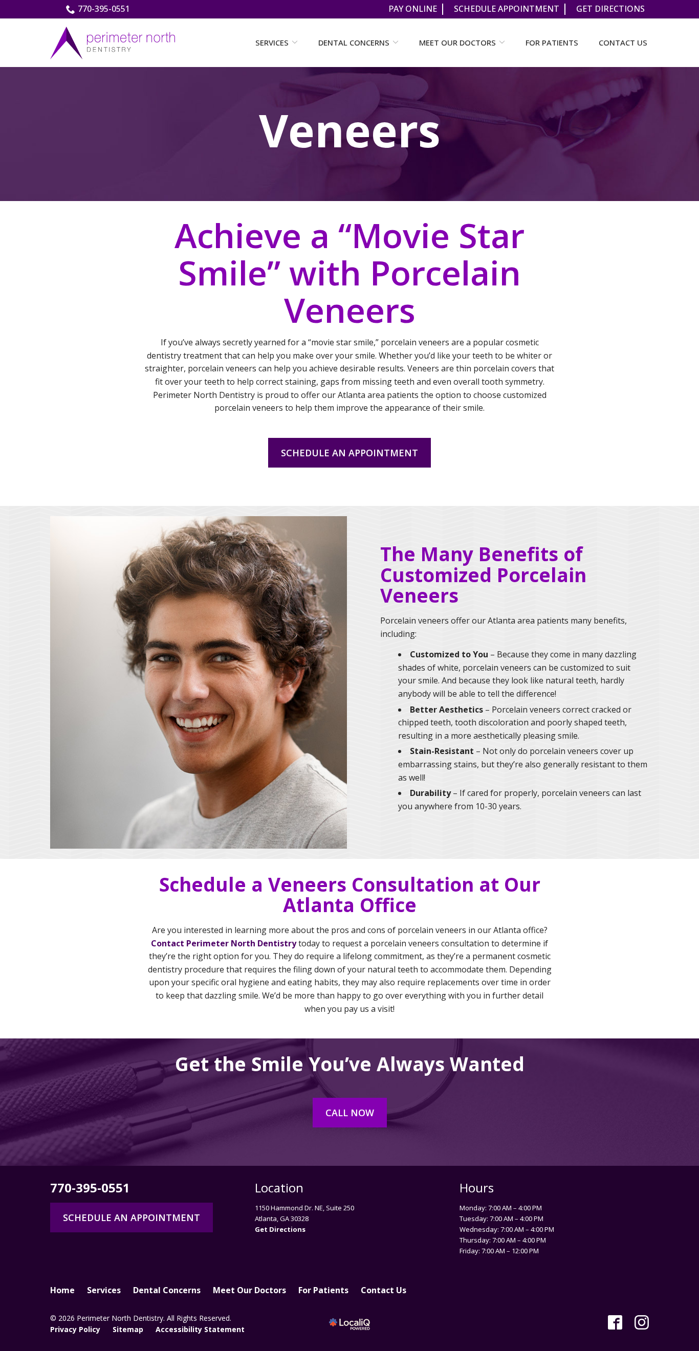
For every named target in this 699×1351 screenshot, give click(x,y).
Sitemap (128, 1329)
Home (62, 1290)
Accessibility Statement (200, 1329)
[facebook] (615, 1322)
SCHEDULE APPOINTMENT (506, 8)
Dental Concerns (353, 42)
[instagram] (642, 1322)
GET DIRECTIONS (610, 8)
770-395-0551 (104, 8)
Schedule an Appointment (349, 453)
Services (272, 42)
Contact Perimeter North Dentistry (223, 943)
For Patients (552, 42)
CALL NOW (349, 1112)
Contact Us (623, 42)
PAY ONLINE (412, 8)
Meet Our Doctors (457, 42)
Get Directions (280, 1229)
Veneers (350, 130)
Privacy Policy (75, 1329)
